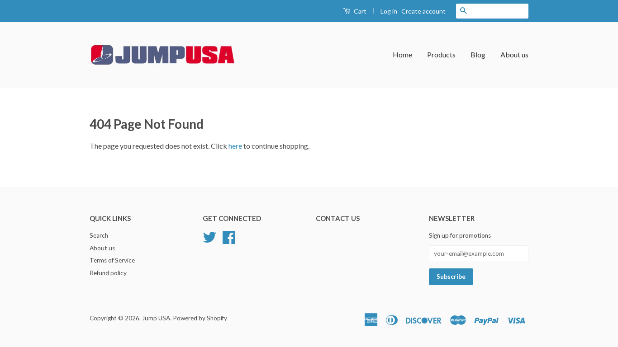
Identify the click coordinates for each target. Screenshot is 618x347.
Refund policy (108, 273)
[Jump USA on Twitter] (209, 235)
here (235, 145)
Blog (478, 54)
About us (514, 54)
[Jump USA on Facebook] (229, 235)
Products (441, 54)
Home (402, 54)
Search (99, 235)
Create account (423, 11)
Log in (388, 11)
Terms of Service (112, 260)
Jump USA (156, 318)
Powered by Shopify (200, 318)
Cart (359, 11)
